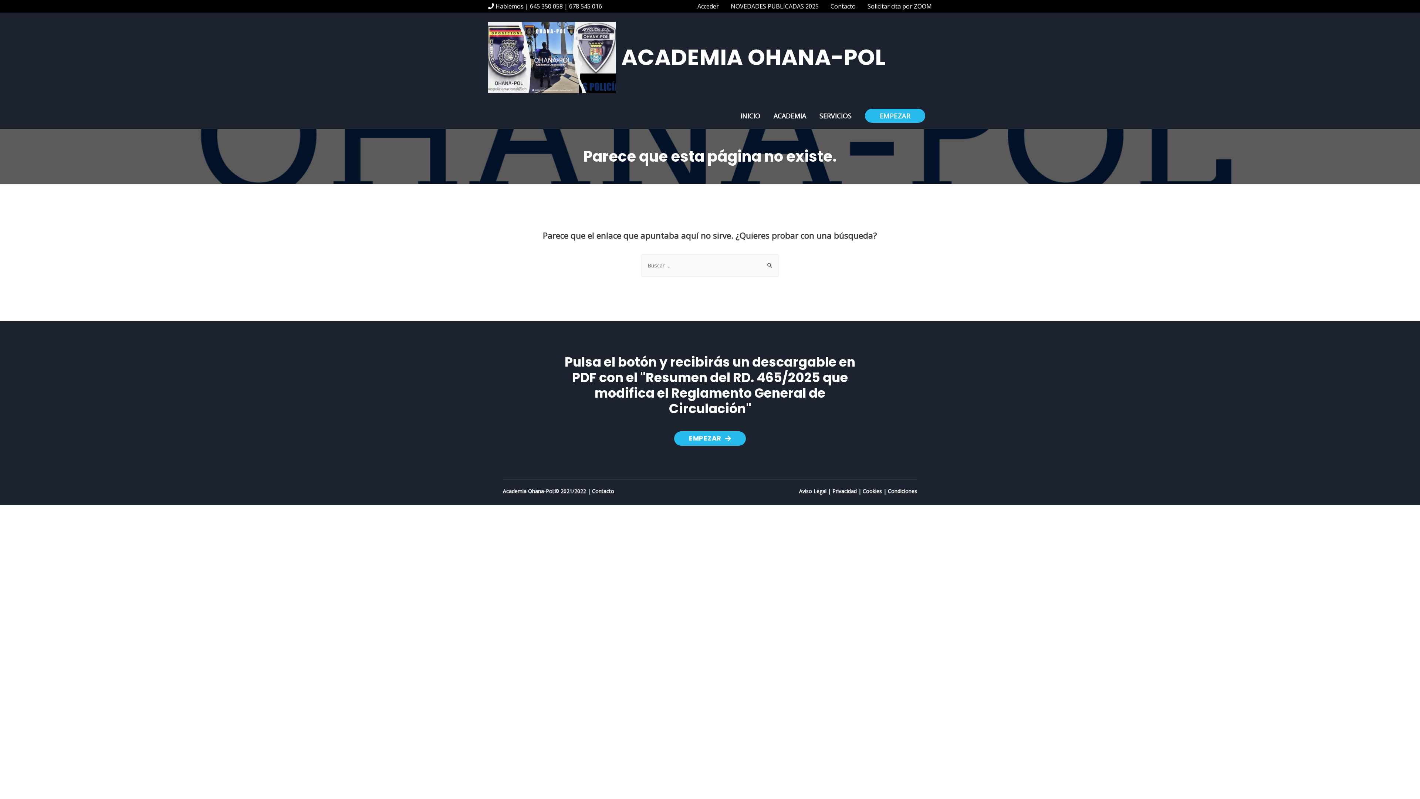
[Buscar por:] (710, 265)
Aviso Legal (812, 491)
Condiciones (902, 491)
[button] (710, 438)
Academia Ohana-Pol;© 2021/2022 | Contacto (558, 491)
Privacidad (844, 491)
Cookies (872, 491)
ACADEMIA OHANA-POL (753, 57)
